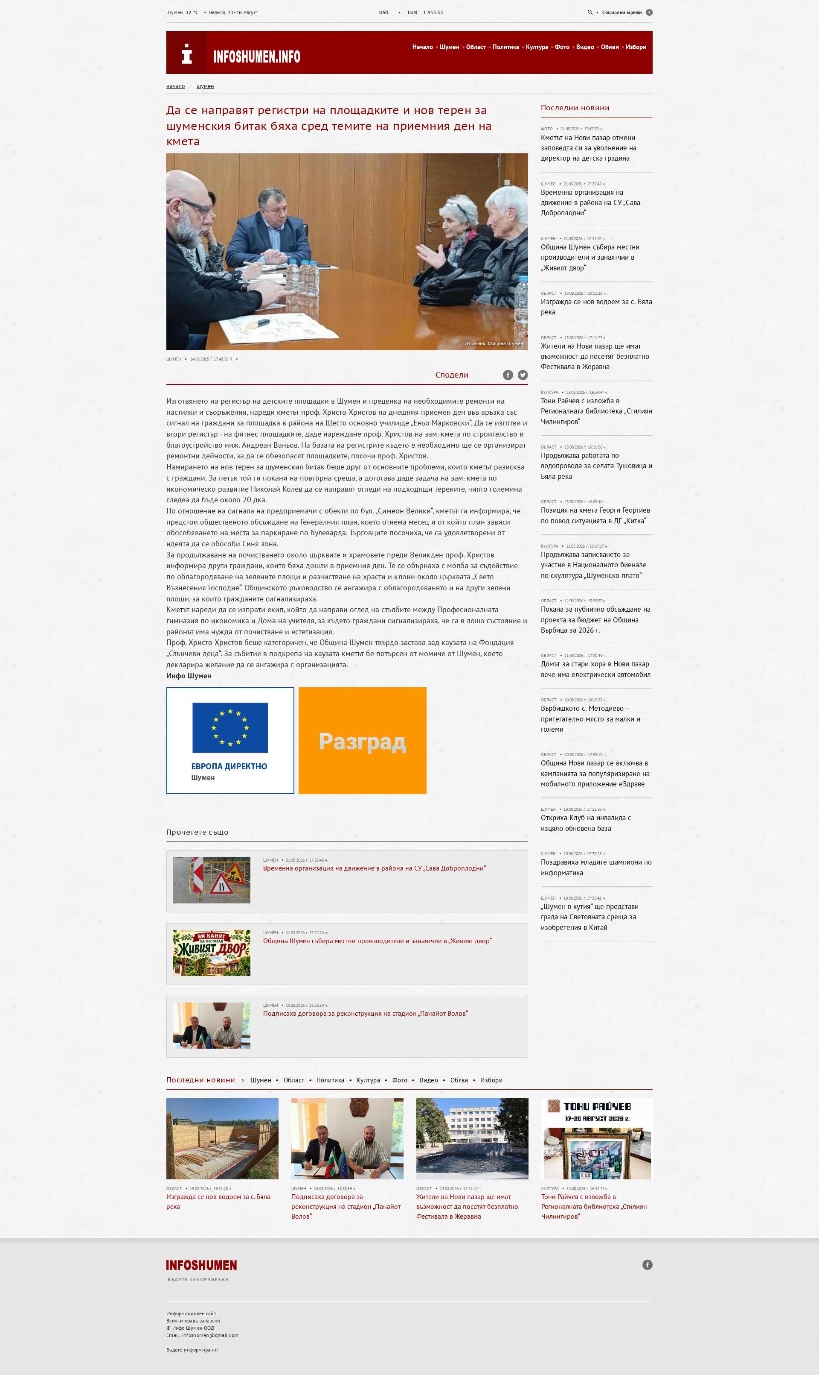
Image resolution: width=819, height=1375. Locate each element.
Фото (562, 47)
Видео (585, 47)
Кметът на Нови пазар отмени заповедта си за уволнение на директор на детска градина (588, 148)
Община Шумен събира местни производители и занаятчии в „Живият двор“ (377, 940)
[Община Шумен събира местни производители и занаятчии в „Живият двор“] (211, 952)
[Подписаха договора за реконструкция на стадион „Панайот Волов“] (211, 1025)
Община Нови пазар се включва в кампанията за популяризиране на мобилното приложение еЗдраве (595, 773)
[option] (409, 12)
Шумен (449, 47)
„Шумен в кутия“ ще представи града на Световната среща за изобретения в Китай (590, 917)
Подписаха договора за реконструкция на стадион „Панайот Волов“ (365, 1013)
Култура (537, 47)
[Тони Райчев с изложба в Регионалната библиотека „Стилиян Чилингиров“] (472, 1138)
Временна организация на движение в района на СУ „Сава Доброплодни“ (374, 868)
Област (476, 47)
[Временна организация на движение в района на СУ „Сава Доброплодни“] (211, 879)
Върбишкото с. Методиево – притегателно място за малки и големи (590, 719)
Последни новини (575, 107)
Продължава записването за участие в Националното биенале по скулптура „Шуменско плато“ (594, 565)
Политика (506, 47)
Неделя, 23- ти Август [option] (212, 12)
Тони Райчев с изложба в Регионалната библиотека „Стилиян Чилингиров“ (596, 411)
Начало (422, 47)
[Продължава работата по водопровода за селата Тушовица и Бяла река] (597, 1138)
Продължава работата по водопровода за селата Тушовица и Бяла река (596, 466)
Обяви (610, 47)
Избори (636, 47)
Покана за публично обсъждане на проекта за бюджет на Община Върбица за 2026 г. (596, 619)
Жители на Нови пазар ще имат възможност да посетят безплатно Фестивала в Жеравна (595, 356)
